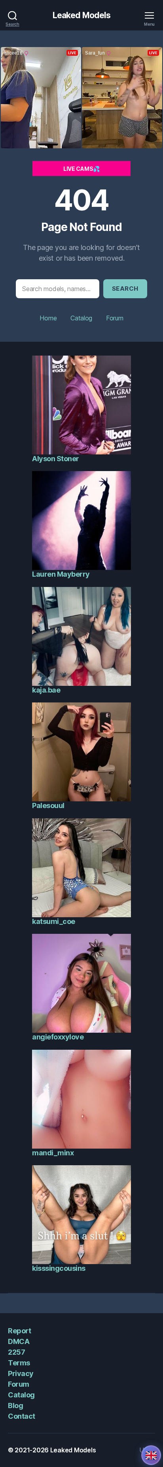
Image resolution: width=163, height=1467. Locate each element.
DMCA (18, 1341)
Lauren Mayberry (61, 574)
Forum (114, 318)
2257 (16, 1352)
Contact (21, 1416)
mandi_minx (53, 1153)
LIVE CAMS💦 (81, 168)
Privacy (21, 1373)
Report (19, 1331)
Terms (19, 1363)
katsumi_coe (53, 921)
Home (48, 318)
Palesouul (48, 805)
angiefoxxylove (57, 1037)
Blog (15, 1405)
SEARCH (125, 288)
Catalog (81, 318)
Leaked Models (82, 15)
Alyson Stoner (55, 458)
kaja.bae (46, 690)
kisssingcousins (58, 1268)
